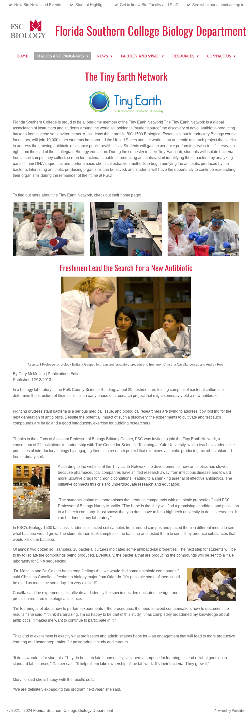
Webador (238, 711)
